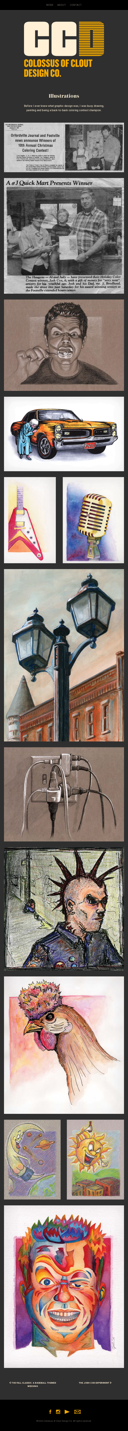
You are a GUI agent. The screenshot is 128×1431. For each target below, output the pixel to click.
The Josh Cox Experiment (94, 1383)
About (61, 5)
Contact (76, 5)
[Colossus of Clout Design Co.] (64, 43)
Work (49, 5)
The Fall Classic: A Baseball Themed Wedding (33, 1385)
